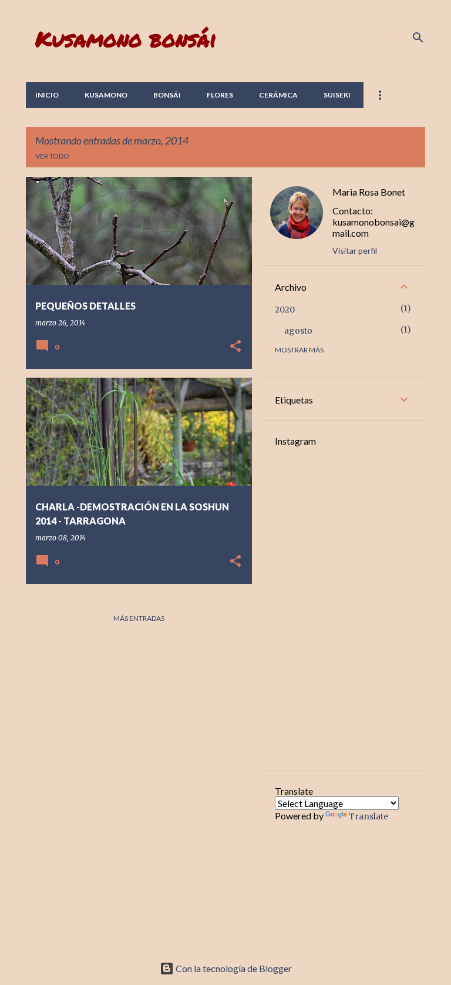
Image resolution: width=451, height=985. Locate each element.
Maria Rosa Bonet (368, 191)
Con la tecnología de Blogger (233, 968)
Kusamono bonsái (126, 38)
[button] (235, 347)
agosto (298, 330)
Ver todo (52, 156)
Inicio (47, 94)
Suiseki (337, 94)
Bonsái (167, 94)
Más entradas (138, 618)
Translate (368, 816)
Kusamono (106, 94)
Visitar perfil (354, 251)
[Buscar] (418, 37)
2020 (285, 309)
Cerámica (278, 94)
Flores (220, 94)
